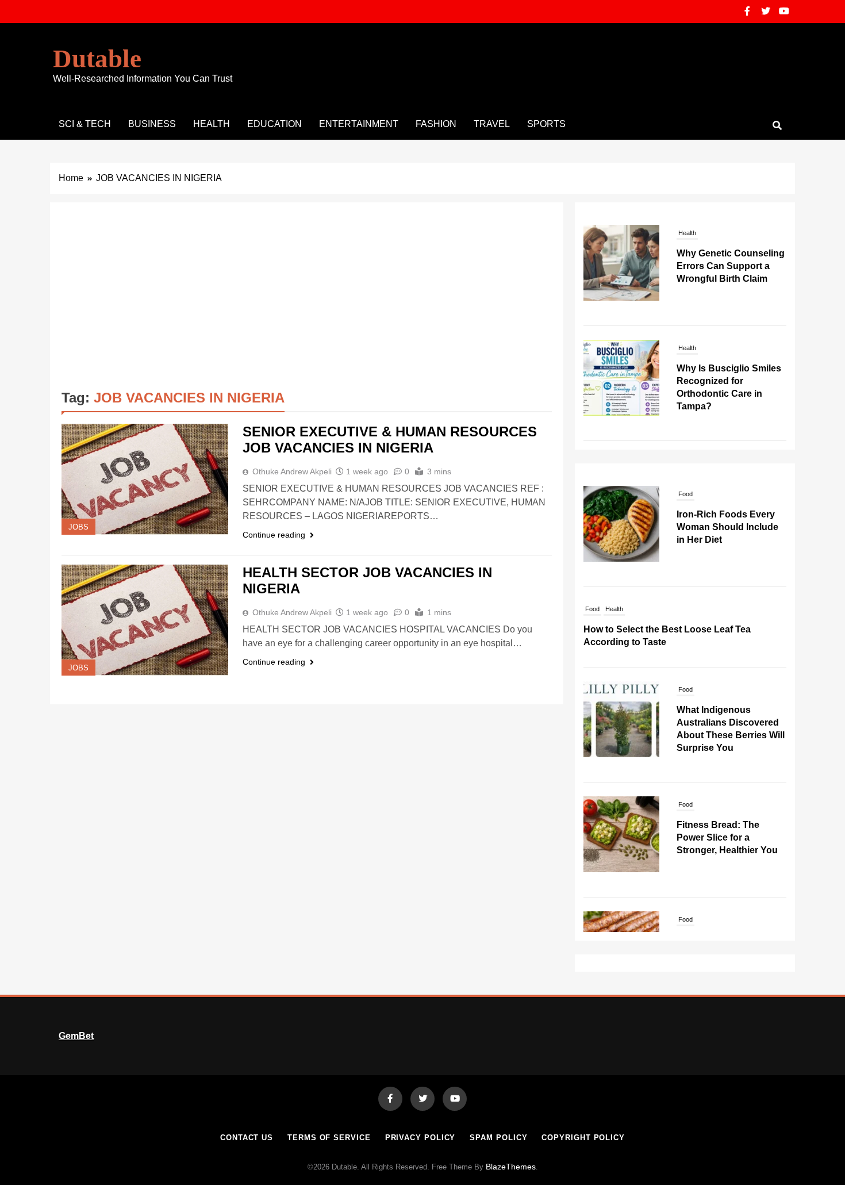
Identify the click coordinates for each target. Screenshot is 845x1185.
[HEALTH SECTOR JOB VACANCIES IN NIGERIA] (145, 620)
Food (685, 493)
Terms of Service (329, 1137)
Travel (492, 124)
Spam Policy (498, 1137)
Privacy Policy (420, 1137)
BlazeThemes (511, 1166)
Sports (546, 124)
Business (152, 124)
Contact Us (246, 1137)
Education (274, 124)
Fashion (436, 124)
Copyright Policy (583, 1137)
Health (211, 124)
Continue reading (274, 534)
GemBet (76, 1036)
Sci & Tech (85, 124)
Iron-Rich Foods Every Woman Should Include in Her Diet (727, 526)
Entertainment (358, 124)
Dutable (97, 58)
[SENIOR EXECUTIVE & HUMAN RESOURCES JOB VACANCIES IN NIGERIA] (145, 479)
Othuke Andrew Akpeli (292, 471)
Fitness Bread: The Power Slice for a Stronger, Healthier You (727, 837)
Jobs (78, 527)
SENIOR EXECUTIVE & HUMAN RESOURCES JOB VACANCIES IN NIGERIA (390, 439)
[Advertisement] (307, 300)
